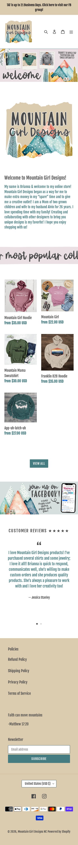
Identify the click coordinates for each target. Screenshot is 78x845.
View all (39, 464)
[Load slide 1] (37, 624)
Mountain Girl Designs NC (32, 831)
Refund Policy (17, 659)
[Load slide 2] (41, 624)
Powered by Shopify (59, 831)
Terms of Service (19, 693)
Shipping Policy (18, 671)
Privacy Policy (17, 682)
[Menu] (71, 32)
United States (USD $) (38, 784)
